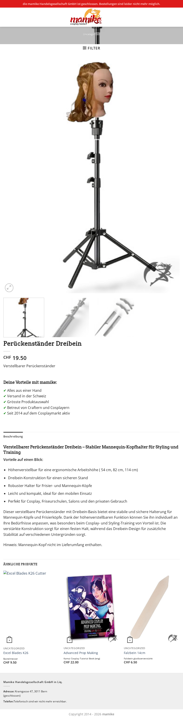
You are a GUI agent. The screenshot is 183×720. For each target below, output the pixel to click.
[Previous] (12, 176)
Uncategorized (91, 34)
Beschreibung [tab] (13, 436)
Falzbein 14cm (134, 653)
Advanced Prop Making (81, 653)
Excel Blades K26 (15, 653)
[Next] (170, 176)
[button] (91, 48)
